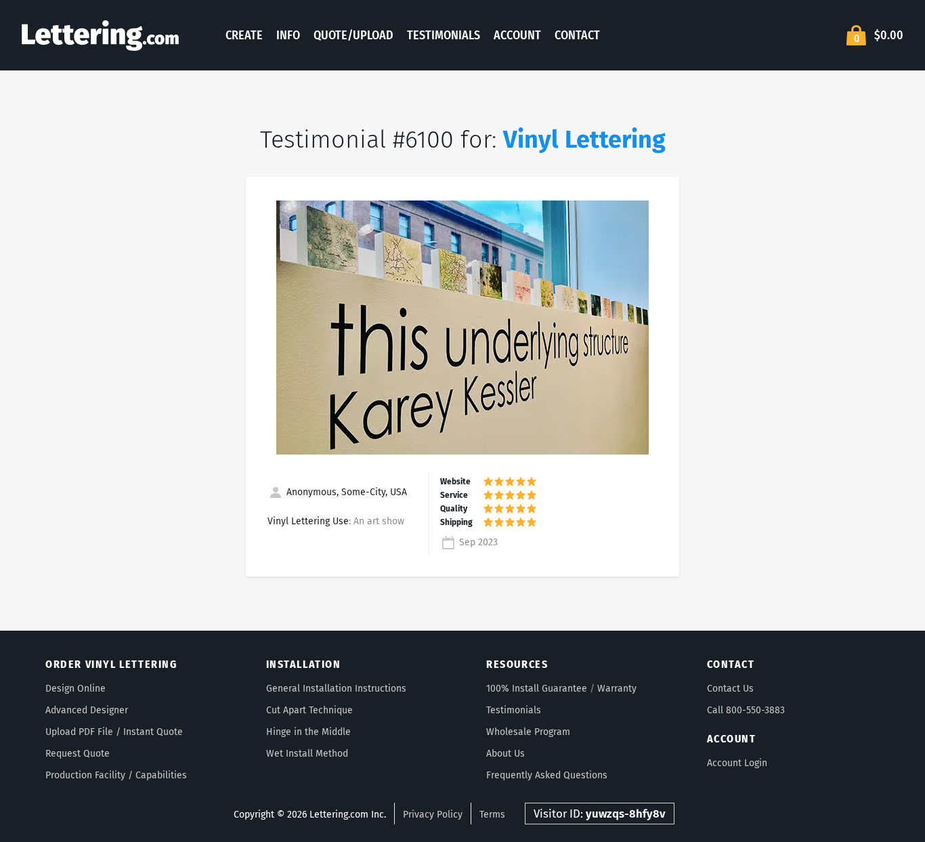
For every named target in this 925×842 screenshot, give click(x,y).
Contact (577, 35)
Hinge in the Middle (308, 732)
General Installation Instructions (336, 688)
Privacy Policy (432, 814)
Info (288, 35)
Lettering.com (100, 35)
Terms (492, 814)
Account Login (737, 763)
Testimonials (443, 35)
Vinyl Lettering (584, 139)
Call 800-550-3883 (746, 710)
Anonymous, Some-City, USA (345, 492)
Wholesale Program (528, 732)
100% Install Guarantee (536, 688)
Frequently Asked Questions (546, 775)
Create (244, 35)
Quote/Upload (353, 35)
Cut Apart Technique (309, 710)
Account (517, 35)
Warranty (617, 688)
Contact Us (730, 688)
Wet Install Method (307, 753)
